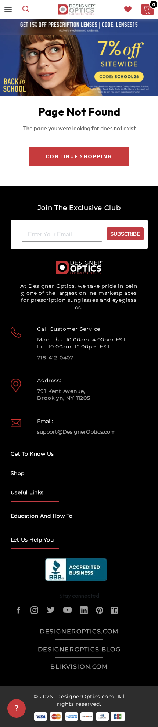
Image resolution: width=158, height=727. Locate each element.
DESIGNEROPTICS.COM (79, 631)
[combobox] (25, 9)
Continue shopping (79, 156)
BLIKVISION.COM (79, 666)
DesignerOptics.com (85, 696)
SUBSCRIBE (125, 234)
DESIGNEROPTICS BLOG (79, 649)
